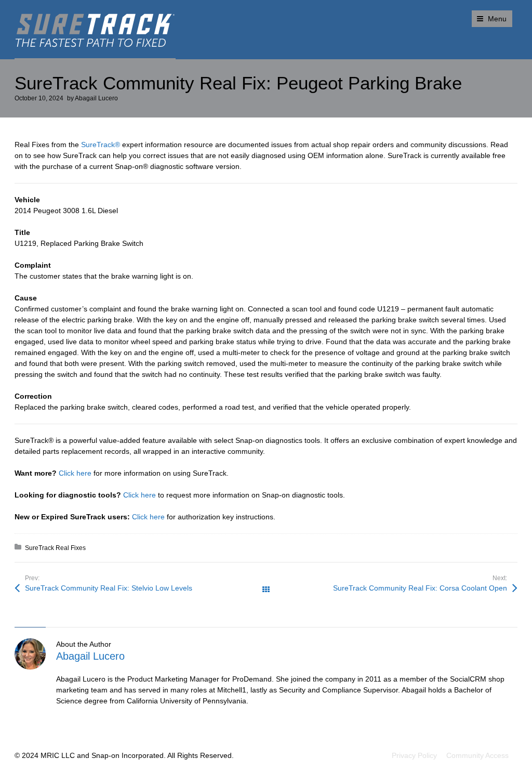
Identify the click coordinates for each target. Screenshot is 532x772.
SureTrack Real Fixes (55, 548)
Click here (75, 473)
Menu (497, 19)
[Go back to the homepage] (95, 30)
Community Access (477, 755)
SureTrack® (100, 144)
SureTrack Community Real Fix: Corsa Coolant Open (420, 588)
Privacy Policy (414, 755)
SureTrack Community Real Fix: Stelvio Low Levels (108, 588)
